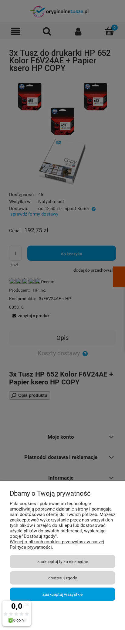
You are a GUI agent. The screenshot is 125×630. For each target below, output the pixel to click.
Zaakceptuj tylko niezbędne (62, 561)
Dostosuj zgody (62, 577)
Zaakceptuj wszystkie (62, 594)
